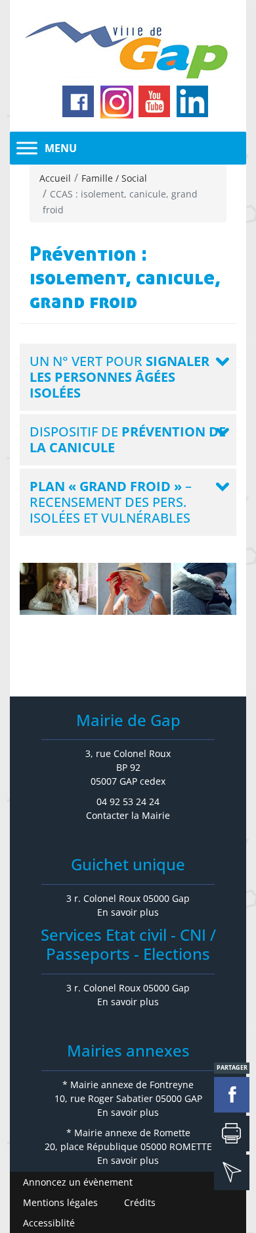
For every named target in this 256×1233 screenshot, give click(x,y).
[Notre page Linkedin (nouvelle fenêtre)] (193, 102)
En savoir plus (128, 912)
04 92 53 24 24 (128, 801)
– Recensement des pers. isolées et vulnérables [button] (111, 502)
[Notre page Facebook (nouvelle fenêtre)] (78, 102)
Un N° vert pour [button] (119, 377)
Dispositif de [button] (128, 439)
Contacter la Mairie (128, 815)
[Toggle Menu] (26, 148)
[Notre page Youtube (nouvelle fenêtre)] (155, 102)
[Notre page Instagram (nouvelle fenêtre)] (116, 102)
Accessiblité (49, 1223)
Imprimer (231, 1133)
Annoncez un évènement (78, 1182)
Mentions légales (60, 1202)
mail (231, 1172)
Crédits (140, 1202)
